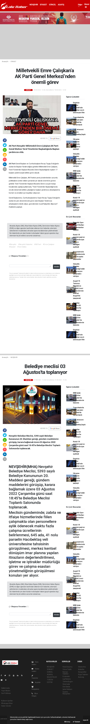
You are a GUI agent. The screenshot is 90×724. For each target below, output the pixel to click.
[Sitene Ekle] (6, 680)
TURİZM (50, 680)
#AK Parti (37, 244)
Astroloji (81, 677)
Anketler (81, 669)
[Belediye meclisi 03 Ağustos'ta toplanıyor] (32, 404)
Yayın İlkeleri (5, 691)
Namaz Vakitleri (65, 673)
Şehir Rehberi (67, 689)
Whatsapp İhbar (7, 703)
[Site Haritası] (2, 680)
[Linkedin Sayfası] (18, 675)
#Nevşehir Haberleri (25, 244)
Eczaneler (66, 676)
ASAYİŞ (61, 5)
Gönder (56, 267)
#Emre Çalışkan (48, 244)
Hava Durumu (67, 667)
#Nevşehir (12, 244)
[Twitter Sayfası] (6, 675)
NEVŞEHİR (34, 5)
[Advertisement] (45, 41)
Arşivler (38, 682)
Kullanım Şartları (7, 701)
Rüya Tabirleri (83, 674)
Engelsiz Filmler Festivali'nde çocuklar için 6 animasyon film (79, 107)
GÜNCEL (52, 5)
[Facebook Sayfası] (2, 675)
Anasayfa (5, 61)
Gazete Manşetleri (66, 693)
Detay (68, 722)
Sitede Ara (82, 667)
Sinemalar (66, 684)
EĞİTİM (49, 682)
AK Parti (12, 164)
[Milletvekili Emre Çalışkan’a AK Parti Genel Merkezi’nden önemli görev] (32, 114)
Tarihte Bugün (68, 681)
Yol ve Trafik (67, 669)
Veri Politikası (6, 693)
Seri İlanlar (66, 687)
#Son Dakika (21, 247)
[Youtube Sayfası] (14, 675)
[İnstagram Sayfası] (10, 675)
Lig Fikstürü (67, 679)
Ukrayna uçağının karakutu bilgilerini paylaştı (76, 144)
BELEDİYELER (52, 677)
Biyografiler (82, 672)
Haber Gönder (6, 706)
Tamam (77, 722)
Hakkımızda (5, 688)
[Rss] (22, 675)
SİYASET (43, 5)
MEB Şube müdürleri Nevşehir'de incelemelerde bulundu (78, 176)
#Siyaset (12, 247)
